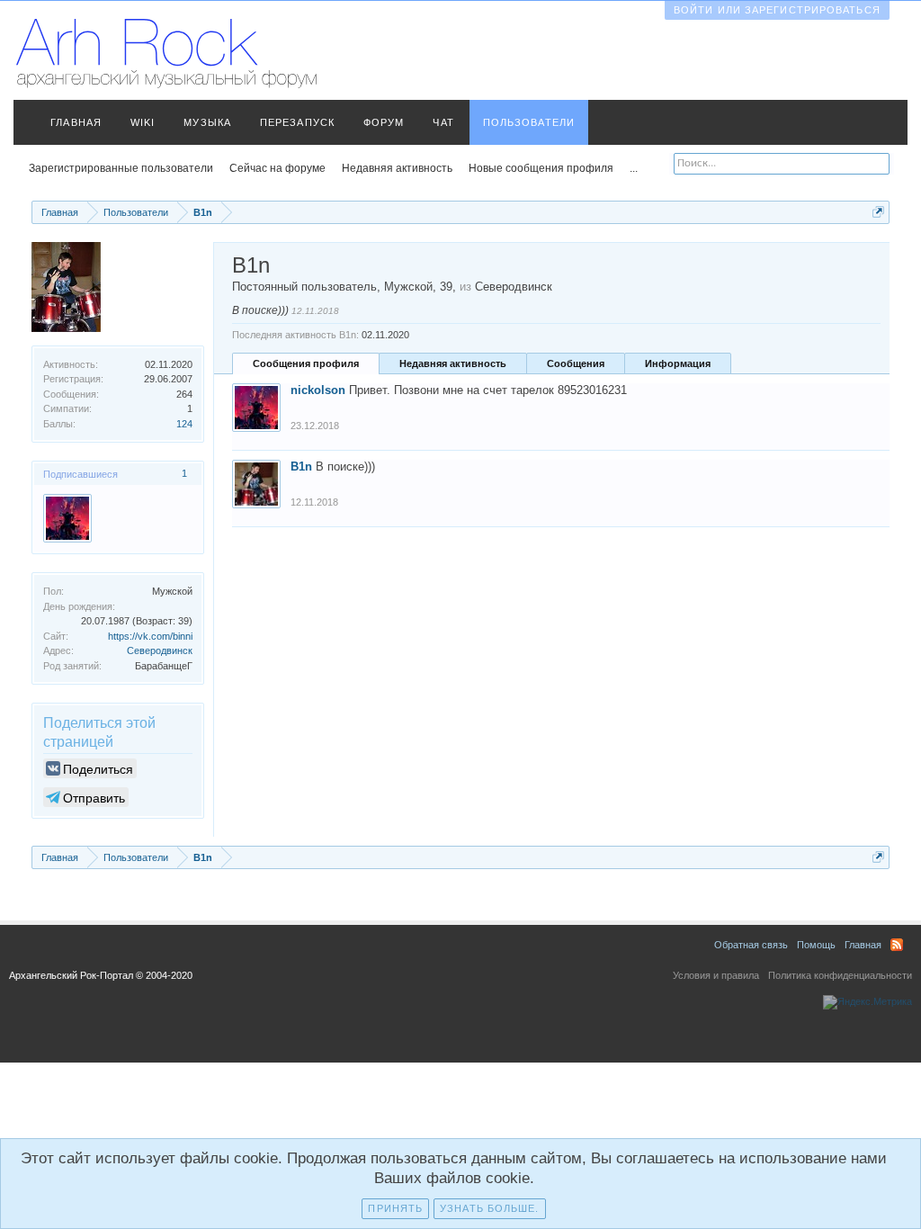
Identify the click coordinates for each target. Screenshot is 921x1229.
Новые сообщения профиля (541, 168)
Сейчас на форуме (277, 168)
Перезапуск (297, 122)
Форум (384, 122)
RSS (896, 944)
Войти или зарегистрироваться (777, 9)
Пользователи (529, 122)
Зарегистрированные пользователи (121, 168)
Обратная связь (751, 944)
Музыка (207, 122)
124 (184, 423)
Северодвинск (159, 650)
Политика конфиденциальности (840, 975)
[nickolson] (67, 518)
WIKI (142, 122)
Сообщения (575, 363)
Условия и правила (716, 975)
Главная (76, 122)
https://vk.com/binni (150, 636)
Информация (678, 363)
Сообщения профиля (306, 363)
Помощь (816, 944)
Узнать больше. (489, 1208)
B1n (301, 466)
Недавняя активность (452, 363)
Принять (395, 1208)
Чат (443, 122)
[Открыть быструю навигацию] (878, 212)
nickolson (318, 390)
